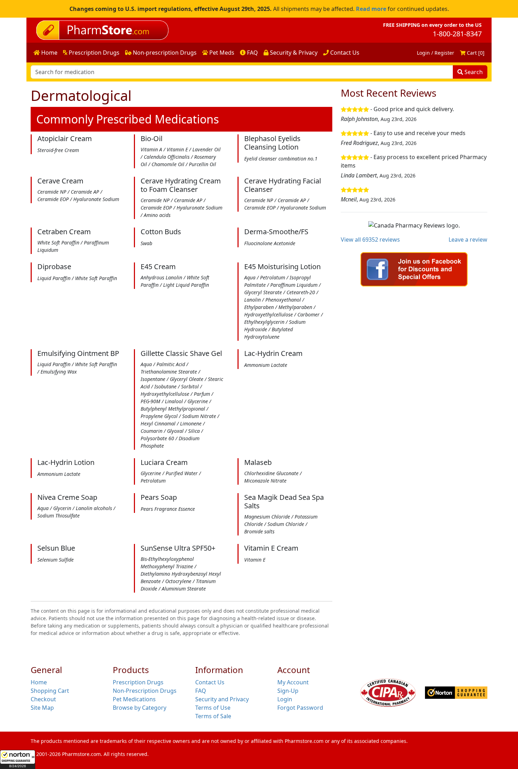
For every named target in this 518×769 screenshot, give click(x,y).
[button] (17, 759)
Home (48, 52)
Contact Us (344, 52)
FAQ (252, 52)
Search (473, 72)
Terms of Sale (213, 716)
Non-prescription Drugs (164, 52)
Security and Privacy (222, 699)
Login (284, 699)
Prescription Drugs (93, 52)
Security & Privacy (293, 52)
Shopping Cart (50, 691)
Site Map (42, 708)
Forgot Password (300, 708)
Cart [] (475, 52)
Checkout (43, 699)
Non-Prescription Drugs (145, 691)
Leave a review (468, 239)
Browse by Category (139, 708)
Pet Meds (221, 52)
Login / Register (435, 52)
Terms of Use (212, 708)
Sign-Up (287, 691)
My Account (293, 682)
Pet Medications (134, 699)
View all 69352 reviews (370, 239)
